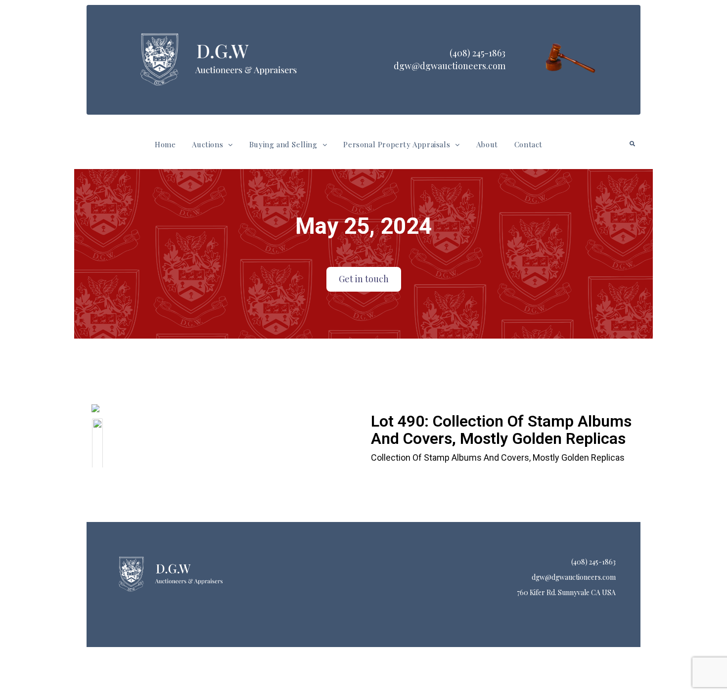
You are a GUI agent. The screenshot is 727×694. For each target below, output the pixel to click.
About (487, 144)
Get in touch (364, 279)
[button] (212, 144)
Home (165, 144)
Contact (528, 144)
